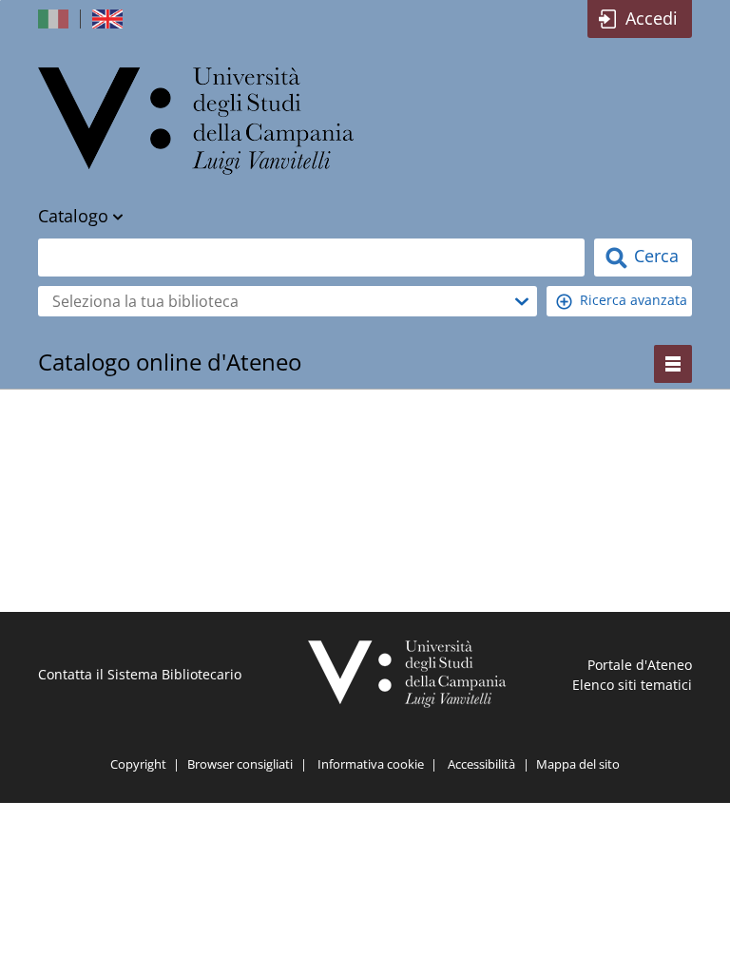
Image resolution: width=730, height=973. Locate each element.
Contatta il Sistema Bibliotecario (139, 674)
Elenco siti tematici (632, 685)
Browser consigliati (240, 764)
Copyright (138, 764)
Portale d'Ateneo (639, 665)
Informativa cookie (370, 764)
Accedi (651, 18)
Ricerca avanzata (633, 300)
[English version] (109, 19)
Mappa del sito (578, 764)
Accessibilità (481, 764)
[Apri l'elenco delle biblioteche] (522, 301)
